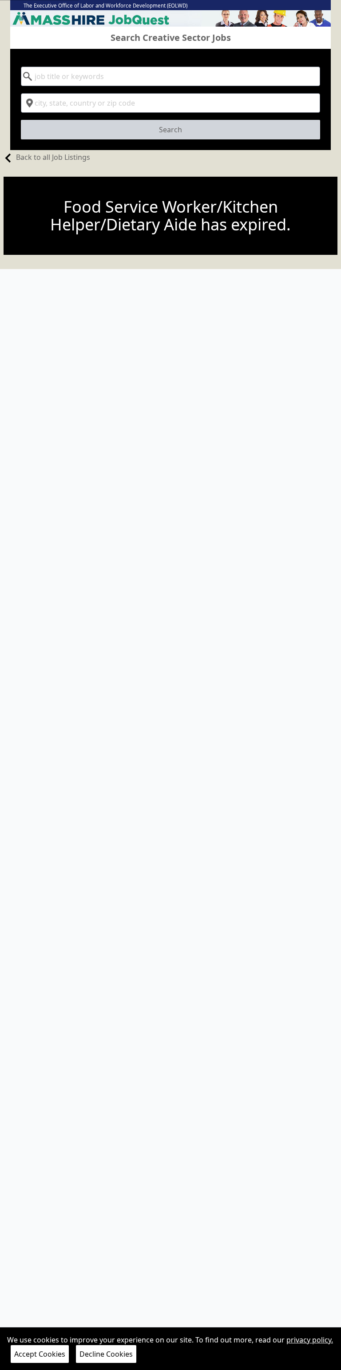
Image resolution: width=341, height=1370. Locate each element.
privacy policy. (309, 1340)
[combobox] (170, 76)
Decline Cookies (106, 1354)
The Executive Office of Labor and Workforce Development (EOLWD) (105, 5)
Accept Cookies (39, 1354)
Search (170, 130)
